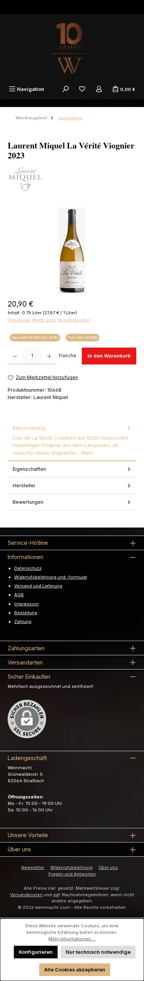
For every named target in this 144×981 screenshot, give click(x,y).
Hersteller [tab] (24, 485)
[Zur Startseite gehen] (72, 48)
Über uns (108, 867)
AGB (19, 594)
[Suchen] (65, 89)
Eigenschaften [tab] (29, 469)
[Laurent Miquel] (72, 178)
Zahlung (22, 621)
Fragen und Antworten (72, 874)
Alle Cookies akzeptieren (74, 970)
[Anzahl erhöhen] (49, 356)
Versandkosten (26, 894)
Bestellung (25, 612)
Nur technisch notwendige (98, 952)
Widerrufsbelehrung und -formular (50, 577)
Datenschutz (27, 568)
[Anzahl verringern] (15, 356)
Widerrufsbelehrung (71, 867)
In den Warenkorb (109, 356)
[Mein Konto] (99, 89)
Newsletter (32, 867)
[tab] (72, 440)
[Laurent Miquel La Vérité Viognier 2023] (71, 251)
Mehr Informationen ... (72, 938)
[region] (72, 251)
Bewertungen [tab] (28, 502)
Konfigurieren (36, 952)
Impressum (26, 604)
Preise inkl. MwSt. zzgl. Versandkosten (49, 320)
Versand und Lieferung (38, 586)
